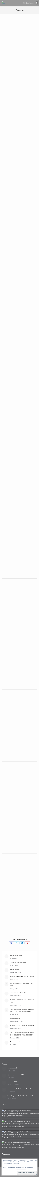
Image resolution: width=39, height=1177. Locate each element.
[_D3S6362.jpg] (10, 53)
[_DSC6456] (10, 520)
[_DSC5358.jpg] (14, 208)
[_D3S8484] (14, 334)
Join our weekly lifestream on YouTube (22, 976)
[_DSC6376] (14, 539)
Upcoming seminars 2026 (18, 962)
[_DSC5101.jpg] (26, 726)
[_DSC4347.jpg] (14, 814)
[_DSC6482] (10, 493)
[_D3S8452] (14, 276)
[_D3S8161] (14, 413)
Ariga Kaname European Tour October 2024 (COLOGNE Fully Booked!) (22, 1010)
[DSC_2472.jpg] (10, 916)
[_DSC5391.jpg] (14, 189)
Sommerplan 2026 (16, 955)
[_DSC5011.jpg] (10, 752)
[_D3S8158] (14, 432)
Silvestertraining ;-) (16, 1018)
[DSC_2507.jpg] (10, 890)
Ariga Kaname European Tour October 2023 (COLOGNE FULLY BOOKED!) (22, 1034)
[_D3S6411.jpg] (14, 118)
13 (27, 842)
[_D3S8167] (14, 394)
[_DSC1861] (10, 669)
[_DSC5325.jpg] (14, 235)
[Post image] (6, 956)
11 (27, 127)
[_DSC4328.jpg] (14, 833)
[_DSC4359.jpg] (10, 795)
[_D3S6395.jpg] (14, 99)
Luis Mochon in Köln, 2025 (18, 993)
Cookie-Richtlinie (21, 1169)
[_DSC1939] (10, 615)
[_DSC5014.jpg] (10, 170)
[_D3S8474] (14, 315)
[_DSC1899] (14, 634)
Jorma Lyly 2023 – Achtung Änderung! (22, 1025)
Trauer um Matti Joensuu (18, 1042)
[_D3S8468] (14, 296)
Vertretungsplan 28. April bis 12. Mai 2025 (21, 985)
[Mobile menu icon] (36, 3)
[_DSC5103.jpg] (10, 726)
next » (32, 127)
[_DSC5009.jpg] (26, 752)
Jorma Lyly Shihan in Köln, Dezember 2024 (22, 1001)
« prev (6, 127)
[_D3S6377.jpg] (14, 72)
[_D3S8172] (14, 375)
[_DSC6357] (14, 558)
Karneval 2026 (14, 969)
